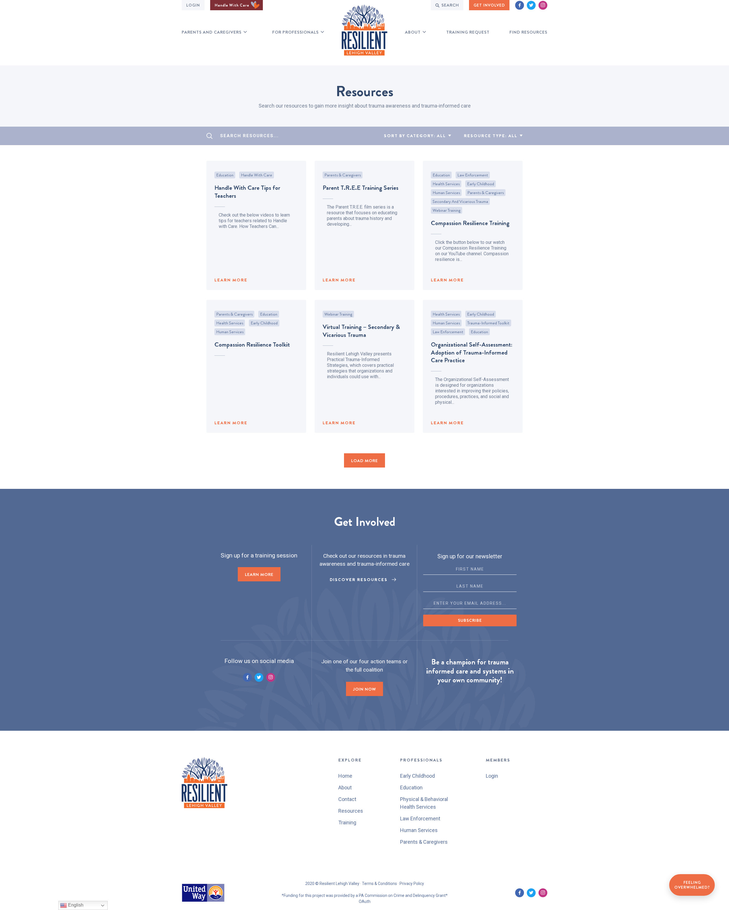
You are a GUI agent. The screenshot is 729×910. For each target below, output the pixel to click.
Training (347, 822)
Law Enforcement (472, 175)
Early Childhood (480, 184)
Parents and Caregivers (211, 32)
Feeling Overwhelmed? (692, 885)
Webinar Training (446, 210)
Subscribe (470, 620)
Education (225, 175)
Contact (347, 799)
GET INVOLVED (489, 5)
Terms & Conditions (379, 883)
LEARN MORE (230, 280)
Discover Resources (359, 580)
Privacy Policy (412, 883)
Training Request (468, 32)
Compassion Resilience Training (470, 223)
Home (345, 776)
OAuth (364, 901)
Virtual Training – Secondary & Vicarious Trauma (361, 330)
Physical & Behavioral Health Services (424, 803)
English (75, 905)
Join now (364, 689)
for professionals (295, 32)
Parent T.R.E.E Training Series (360, 187)
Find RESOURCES (528, 32)
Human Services (446, 193)
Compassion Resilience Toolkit (252, 344)
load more (364, 461)
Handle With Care (232, 5)
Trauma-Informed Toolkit (488, 323)
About (413, 32)
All (441, 136)
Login (193, 5)
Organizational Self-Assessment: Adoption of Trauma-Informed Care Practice (471, 352)
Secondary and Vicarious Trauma (460, 201)
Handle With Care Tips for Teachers (247, 191)
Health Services (446, 184)
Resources (350, 811)
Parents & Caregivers (342, 175)
